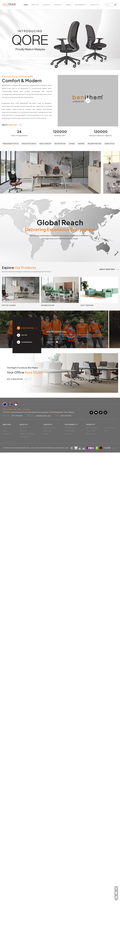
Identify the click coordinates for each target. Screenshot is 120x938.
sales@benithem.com (43, 416)
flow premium (27, 182)
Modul (50, 288)
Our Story (23, 427)
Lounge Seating (93, 288)
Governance (69, 434)
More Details (52, 342)
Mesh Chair (13, 286)
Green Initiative (70, 427)
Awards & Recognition (27, 434)
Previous (13, 172)
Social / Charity (70, 430)
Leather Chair (14, 292)
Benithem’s (85, 235)
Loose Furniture (109, 427)
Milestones (23, 430)
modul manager (48, 175)
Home (26, 5)
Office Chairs (90, 430)
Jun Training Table (54, 291)
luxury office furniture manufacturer (26, 85)
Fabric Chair (13, 289)
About (12, 125)
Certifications (24, 437)
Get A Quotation (17, 379)
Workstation (90, 434)
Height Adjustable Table (57, 293)
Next (107, 172)
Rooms (45, 434)
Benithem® (6, 85)
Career (68, 5)
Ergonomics (47, 430)
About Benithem (109, 269)
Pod (88, 291)
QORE (90, 55)
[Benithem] (9, 4)
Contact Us (94, 5)
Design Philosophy (49, 427)
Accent (50, 285)
